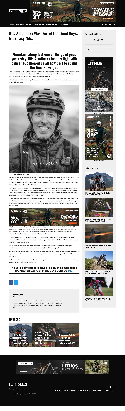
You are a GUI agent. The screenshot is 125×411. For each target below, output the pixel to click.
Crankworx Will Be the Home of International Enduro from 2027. (98, 246)
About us (57, 390)
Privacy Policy (97, 390)
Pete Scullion (13, 43)
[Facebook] (102, 24)
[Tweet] (16, 282)
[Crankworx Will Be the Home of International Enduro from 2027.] (67, 335)
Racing (28, 24)
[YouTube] (110, 24)
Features (20, 24)
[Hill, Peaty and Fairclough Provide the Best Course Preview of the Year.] (20, 335)
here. (22, 82)
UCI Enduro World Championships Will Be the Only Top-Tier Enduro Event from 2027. (98, 272)
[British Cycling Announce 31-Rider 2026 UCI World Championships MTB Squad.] (44, 335)
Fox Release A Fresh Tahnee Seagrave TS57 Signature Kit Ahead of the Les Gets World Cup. (98, 299)
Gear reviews (51, 24)
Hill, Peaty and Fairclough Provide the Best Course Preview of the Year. (98, 193)
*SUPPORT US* (64, 24)
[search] (111, 49)
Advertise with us (99, 113)
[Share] (9, 47)
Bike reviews (39, 24)
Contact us (108, 390)
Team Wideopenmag (69, 390)
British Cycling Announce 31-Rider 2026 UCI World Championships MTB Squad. (98, 220)
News (12, 24)
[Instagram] (106, 24)
